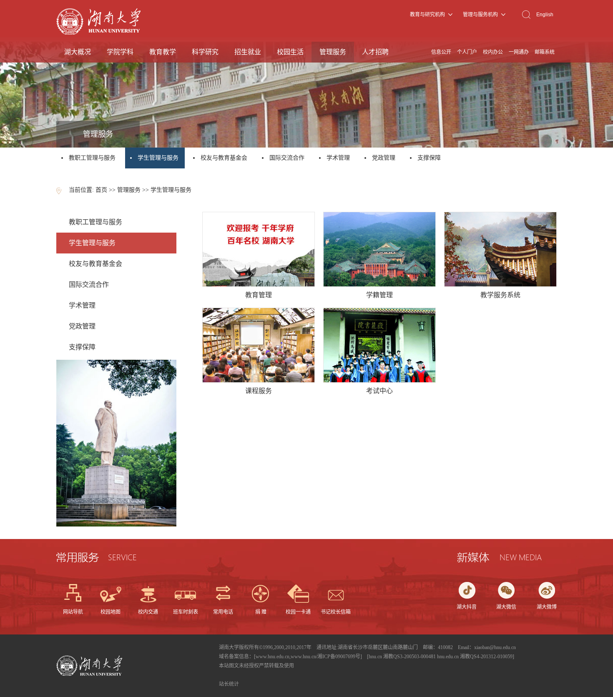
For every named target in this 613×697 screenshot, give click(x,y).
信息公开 (441, 52)
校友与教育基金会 (224, 158)
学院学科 (120, 51)
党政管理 (383, 158)
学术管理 (338, 158)
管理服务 (332, 51)
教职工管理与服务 (92, 158)
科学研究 (205, 51)
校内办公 (493, 52)
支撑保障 (429, 158)
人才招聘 (375, 51)
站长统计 (229, 684)
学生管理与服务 (158, 158)
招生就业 (247, 51)
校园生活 (290, 51)
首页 (101, 190)
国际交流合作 (286, 158)
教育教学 (162, 51)
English (544, 15)
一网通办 (519, 52)
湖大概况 (77, 51)
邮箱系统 (545, 52)
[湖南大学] (98, 33)
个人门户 (467, 52)
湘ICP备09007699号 (338, 656)
